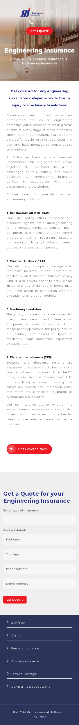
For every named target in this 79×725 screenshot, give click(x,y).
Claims (16, 635)
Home (15, 59)
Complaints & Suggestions (30, 686)
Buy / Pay (18, 622)
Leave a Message (24, 674)
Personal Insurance (25, 648)
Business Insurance (48, 59)
